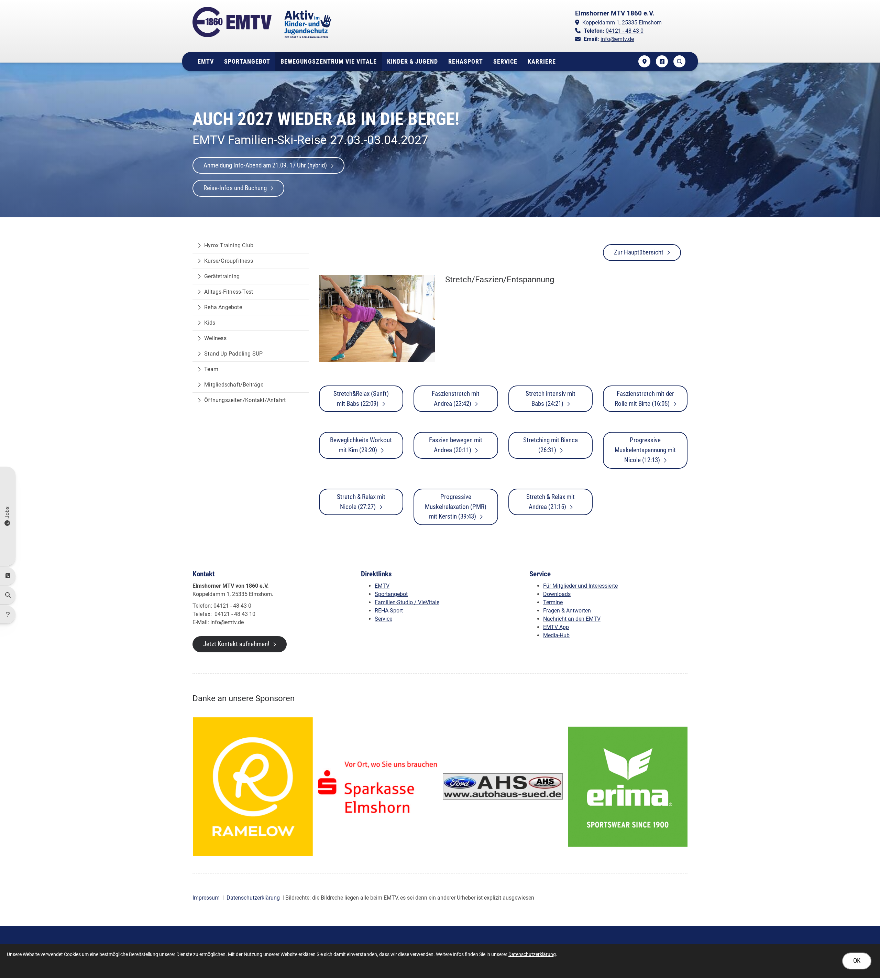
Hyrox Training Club (228, 245)
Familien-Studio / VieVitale (407, 602)
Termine (553, 602)
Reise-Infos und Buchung (235, 188)
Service (505, 61)
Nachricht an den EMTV (572, 619)
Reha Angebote (223, 307)
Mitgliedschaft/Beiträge (233, 384)
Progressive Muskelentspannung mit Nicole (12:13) (645, 450)
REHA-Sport (389, 610)
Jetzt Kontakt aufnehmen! (236, 644)
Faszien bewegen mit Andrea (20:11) (455, 445)
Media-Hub (556, 635)
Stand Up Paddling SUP (233, 353)
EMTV (206, 61)
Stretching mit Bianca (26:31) (550, 445)
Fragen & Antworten (567, 610)
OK (856, 961)
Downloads (557, 594)
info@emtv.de (617, 39)
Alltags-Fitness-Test (228, 292)
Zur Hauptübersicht (638, 252)
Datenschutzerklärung (253, 897)
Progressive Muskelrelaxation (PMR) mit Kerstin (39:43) (455, 507)
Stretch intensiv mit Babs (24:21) (550, 399)
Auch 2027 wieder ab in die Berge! (325, 118)
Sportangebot (247, 61)
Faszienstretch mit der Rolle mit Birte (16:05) (644, 399)
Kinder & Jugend (412, 61)
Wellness (215, 338)
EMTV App (556, 627)
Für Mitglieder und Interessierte (580, 586)
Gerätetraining (222, 276)
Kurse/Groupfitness (228, 261)
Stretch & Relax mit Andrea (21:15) (550, 502)
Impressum (206, 897)
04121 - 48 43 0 (625, 31)
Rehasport (465, 61)
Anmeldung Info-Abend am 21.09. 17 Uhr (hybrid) (265, 165)
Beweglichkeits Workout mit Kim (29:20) (361, 445)
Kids (209, 322)
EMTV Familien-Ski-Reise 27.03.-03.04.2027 (310, 140)
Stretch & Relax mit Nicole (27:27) (361, 502)
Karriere (542, 61)
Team (211, 369)
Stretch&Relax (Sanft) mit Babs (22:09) (361, 399)
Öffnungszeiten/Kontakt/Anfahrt (245, 400)
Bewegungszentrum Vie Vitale (328, 61)
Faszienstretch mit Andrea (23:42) (456, 399)
